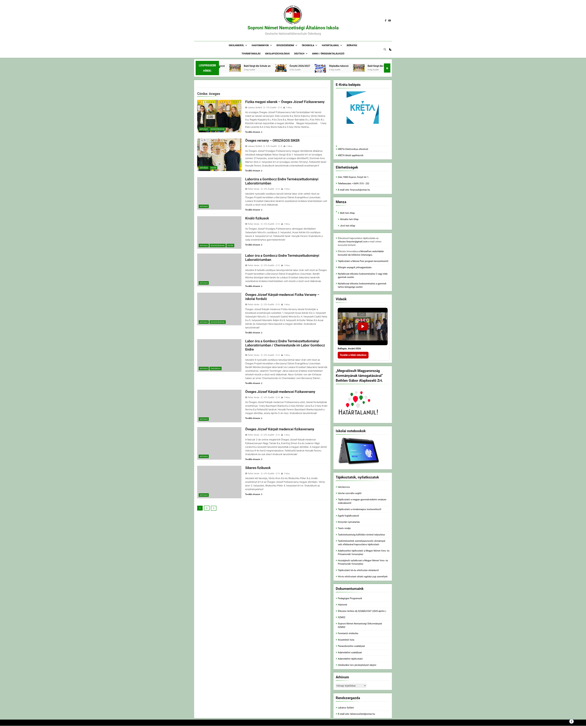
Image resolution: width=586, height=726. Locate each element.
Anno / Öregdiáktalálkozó (328, 53)
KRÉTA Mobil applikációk (351, 155)
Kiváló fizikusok (257, 218)
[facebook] (385, 20)
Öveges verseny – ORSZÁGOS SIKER (272, 140)
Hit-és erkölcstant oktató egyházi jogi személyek (363, 576)
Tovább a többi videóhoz (353, 355)
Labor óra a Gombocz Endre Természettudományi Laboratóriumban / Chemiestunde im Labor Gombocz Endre (285, 345)
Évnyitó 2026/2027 (270, 65)
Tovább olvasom (252, 131)
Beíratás (352, 45)
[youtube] (389, 20)
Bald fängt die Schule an (227, 65)
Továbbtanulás (251, 53)
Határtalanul (330, 45)
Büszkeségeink (285, 45)
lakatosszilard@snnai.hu (362, 714)
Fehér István (253, 188)
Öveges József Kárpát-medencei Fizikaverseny (280, 392)
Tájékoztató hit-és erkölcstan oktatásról (358, 570)
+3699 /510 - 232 (360, 183)
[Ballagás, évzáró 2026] (363, 326)
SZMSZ (341, 617)
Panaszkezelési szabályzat (351, 646)
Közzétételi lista (346, 639)
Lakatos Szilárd (255, 107)
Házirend (342, 604)
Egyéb (213, 167)
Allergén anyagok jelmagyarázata (354, 267)
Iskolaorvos (344, 487)
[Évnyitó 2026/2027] (251, 68)
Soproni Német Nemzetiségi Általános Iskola (293, 27)
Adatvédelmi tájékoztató (350, 658)
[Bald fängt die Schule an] (329, 68)
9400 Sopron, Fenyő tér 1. (356, 177)
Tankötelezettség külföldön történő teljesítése (361, 534)
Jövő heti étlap (347, 225)
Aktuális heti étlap (349, 219)
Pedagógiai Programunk (350, 598)
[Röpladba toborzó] (291, 72)
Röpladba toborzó (309, 65)
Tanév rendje (344, 528)
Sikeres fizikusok (258, 468)
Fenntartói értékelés (348, 633)
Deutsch (299, 53)
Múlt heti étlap (347, 213)
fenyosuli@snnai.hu (360, 189)
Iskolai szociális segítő (350, 493)
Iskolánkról (236, 45)
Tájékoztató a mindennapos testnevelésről (359, 509)
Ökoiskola (308, 45)
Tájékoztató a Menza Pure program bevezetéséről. (363, 261)
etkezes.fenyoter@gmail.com (353, 241)
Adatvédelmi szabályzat (350, 652)
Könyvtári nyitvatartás (349, 522)
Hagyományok (260, 45)
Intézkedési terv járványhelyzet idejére (357, 665)
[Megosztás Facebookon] (571, 721)
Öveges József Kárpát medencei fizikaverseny (279, 429)
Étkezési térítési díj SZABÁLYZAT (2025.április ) (362, 611)
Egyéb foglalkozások (348, 515)
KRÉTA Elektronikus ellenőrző (353, 149)
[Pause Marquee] (387, 68)
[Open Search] (385, 49)
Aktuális (204, 129)
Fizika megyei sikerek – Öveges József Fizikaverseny (285, 102)
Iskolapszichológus (277, 53)
